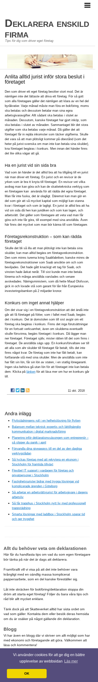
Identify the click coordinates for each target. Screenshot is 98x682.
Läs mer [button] (71, 661)
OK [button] (26, 673)
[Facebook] (13, 390)
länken (30, 371)
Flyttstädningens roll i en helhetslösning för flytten (46, 420)
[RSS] (27, 390)
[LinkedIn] (22, 390)
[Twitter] (18, 390)
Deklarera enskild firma (47, 28)
